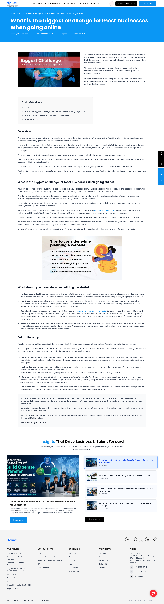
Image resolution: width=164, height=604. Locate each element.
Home (13, 13)
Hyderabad (103, 560)
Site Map (45, 600)
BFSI (39, 564)
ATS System (73, 568)
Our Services (34, 3)
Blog (70, 564)
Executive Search (14, 553)
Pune (101, 557)
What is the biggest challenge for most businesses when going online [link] (56, 13)
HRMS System (74, 571)
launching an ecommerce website (91, 311)
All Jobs (72, 560)
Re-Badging (12, 574)
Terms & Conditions (30, 600)
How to (21, 13)
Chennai (102, 568)
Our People (68, 3)
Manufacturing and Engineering (50, 557)
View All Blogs (94, 519)
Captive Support (14, 578)
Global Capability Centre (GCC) (20, 585)
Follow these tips (31, 119)
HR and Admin (43, 568)
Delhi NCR (103, 564)
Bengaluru (103, 553)
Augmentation (13, 588)
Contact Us (73, 557)
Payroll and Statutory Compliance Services (16, 569)
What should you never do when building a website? (46, 115)
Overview (27, 107)
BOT (8, 581)
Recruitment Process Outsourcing (15, 564)
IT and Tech (42, 553)
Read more (18, 520)
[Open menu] (159, 3)
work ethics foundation (104, 210)
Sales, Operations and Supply (50, 560)
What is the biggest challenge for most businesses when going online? (54, 111)
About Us (95, 3)
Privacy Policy (13, 600)
